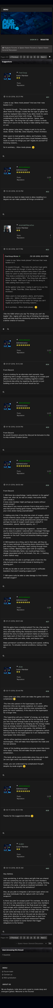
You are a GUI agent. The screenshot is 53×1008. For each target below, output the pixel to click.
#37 (47, 622)
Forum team (8, 971)
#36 (47, 485)
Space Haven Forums (27, 48)
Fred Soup (23, 72)
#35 (47, 427)
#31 (47, 97)
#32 (47, 192)
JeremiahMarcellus (26, 225)
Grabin (21, 844)
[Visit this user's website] (3, 329)
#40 (47, 868)
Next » (43, 57)
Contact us (7, 975)
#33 (47, 250)
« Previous (14, 57)
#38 (47, 691)
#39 (47, 810)
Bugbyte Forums (10, 48)
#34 (47, 364)
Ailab (21, 667)
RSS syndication (9, 978)
